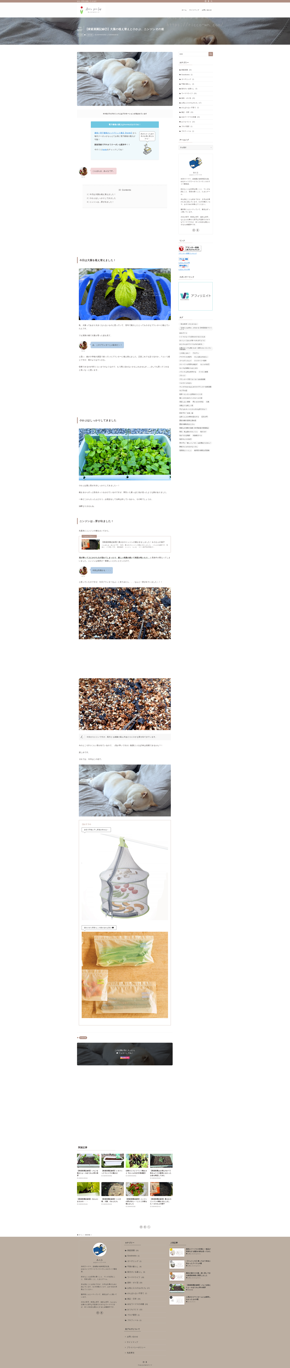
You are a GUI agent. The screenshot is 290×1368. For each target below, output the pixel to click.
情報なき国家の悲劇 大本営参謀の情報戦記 (194, 428)
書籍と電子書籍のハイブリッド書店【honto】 (113, 133)
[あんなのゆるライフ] (91, 10)
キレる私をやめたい (201, 357)
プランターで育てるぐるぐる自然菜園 (192, 379)
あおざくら (183, 333)
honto (104, 150)
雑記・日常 (187, 112)
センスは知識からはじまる (188, 368)
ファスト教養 (203, 372)
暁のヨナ (203, 432)
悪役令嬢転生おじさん (187, 424)
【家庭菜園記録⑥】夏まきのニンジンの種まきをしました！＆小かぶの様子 (133, 542)
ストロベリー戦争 (200, 360)
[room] (208, 1)
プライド (182, 375)
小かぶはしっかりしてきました (103, 198)
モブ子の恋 (183, 390)
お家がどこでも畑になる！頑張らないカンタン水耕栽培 (195, 348)
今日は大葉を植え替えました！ (103, 194)
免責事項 (130, 1353)
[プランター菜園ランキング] (190, 251)
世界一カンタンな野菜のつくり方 (190, 394)
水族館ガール (197, 435)
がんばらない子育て (190, 107)
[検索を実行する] (210, 54)
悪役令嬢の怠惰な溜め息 (187, 420)
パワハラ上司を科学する (187, 372)
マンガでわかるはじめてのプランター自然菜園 (195, 387)
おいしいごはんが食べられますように (192, 340)
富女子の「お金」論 (186, 413)
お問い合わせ (132, 1337)
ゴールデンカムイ (185, 360)
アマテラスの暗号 (185, 357)
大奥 (207, 402)
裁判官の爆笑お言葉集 (201, 450)
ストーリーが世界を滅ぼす (188, 364)
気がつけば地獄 (184, 435)
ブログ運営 (186, 126)
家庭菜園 (90, 34)
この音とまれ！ (184, 353)
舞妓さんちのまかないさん (188, 446)
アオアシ (196, 353)
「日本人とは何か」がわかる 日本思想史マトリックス (195, 328)
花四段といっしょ (185, 450)
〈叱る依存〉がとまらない (188, 324)
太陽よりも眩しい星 (186, 405)
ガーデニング (187, 79)
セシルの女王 (204, 364)
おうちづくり (188, 122)
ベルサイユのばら (185, 383)
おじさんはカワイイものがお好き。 (191, 344)
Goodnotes (187, 74)
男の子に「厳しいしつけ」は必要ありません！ (195, 443)
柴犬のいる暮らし (189, 89)
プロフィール (187, 131)
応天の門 (205, 417)
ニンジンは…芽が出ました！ (102, 202)
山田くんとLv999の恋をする (189, 417)
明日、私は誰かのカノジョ (188, 432)
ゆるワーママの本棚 (190, 117)
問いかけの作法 (198, 402)
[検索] (211, 1)
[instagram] (205, 1)
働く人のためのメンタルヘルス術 (190, 398)
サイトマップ (132, 1342)
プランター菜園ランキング (188, 253)
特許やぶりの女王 (185, 439)
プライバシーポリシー (136, 1347)
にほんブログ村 (184, 263)
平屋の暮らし (187, 84)
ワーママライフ (189, 93)
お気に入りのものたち (191, 103)
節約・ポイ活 (188, 98)
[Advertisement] (125, 231)
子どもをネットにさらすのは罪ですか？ (193, 409)
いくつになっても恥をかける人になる (192, 337)
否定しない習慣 (184, 402)
